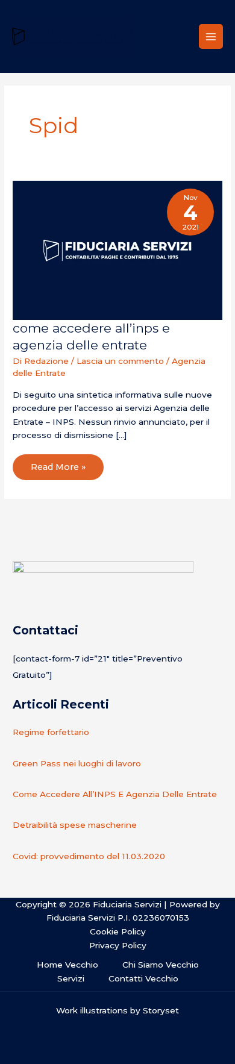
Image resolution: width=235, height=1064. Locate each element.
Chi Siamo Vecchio (160, 964)
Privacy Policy (117, 945)
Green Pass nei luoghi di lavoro (77, 763)
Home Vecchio (67, 964)
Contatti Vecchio (143, 978)
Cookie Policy (118, 931)
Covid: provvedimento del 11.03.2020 (89, 856)
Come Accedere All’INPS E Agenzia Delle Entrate (115, 794)
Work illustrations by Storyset (117, 1010)
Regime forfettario (51, 732)
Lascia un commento (120, 361)
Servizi (70, 978)
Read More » (58, 463)
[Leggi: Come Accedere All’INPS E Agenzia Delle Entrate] (117, 249)
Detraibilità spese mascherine (75, 825)
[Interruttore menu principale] (211, 36)
